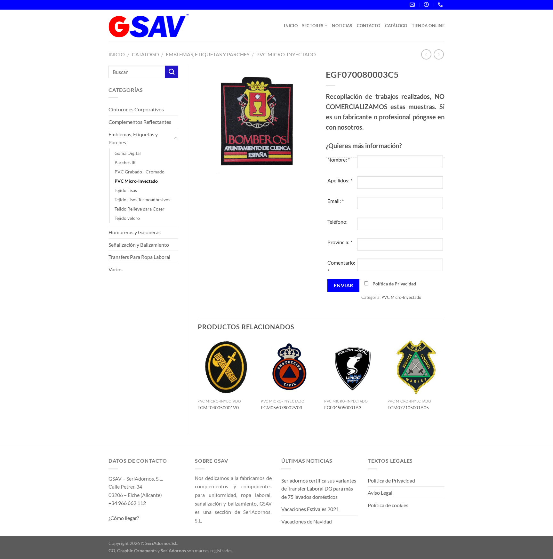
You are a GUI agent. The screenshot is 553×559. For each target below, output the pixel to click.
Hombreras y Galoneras (134, 232)
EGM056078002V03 (281, 407)
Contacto (369, 25)
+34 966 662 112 (127, 503)
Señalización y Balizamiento (138, 245)
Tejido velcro (127, 218)
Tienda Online (428, 25)
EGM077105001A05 (408, 407)
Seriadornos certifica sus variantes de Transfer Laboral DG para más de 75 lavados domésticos (318, 488)
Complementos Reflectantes (139, 122)
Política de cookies (388, 505)
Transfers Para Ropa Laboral (139, 257)
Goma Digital (128, 153)
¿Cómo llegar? (123, 518)
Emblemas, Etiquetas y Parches (207, 54)
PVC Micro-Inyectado (286, 54)
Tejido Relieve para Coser (139, 209)
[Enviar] (171, 72)
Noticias (342, 25)
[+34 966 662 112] (441, 4)
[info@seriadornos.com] (413, 4)
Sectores (312, 25)
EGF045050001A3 (342, 407)
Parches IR (125, 162)
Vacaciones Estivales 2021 (310, 509)
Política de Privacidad (394, 283)
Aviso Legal (380, 493)
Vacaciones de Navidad (306, 521)
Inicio (291, 25)
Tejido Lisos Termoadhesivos (142, 199)
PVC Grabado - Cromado (139, 171)
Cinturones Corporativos (136, 109)
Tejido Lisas (126, 190)
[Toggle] (175, 138)
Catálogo (396, 25)
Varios (115, 269)
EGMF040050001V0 (218, 407)
